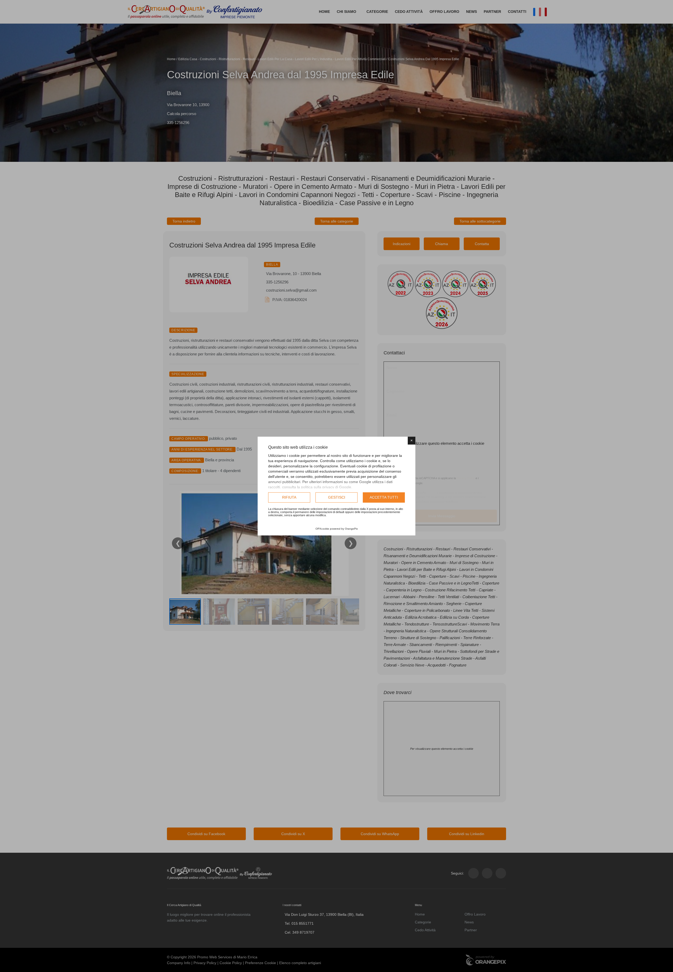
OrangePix (351, 528)
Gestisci (336, 497)
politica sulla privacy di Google (326, 487)
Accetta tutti (384, 497)
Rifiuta (289, 497)
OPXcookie (322, 528)
